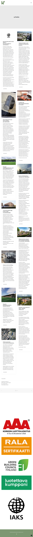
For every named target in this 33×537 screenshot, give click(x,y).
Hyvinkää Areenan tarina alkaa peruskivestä (7, 120)
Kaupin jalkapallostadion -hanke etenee (7, 305)
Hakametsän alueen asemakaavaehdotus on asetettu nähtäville (24, 240)
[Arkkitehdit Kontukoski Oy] (3, 2)
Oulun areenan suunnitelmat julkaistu (8, 342)
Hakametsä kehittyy (8, 265)
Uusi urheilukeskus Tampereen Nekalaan (24, 176)
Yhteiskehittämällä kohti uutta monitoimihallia (7, 211)
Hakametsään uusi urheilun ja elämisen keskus (24, 44)
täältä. (26, 157)
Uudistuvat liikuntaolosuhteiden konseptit (24, 103)
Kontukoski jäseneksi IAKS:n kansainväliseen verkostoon (8, 43)
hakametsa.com (24, 288)
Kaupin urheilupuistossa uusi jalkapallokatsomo (8, 167)
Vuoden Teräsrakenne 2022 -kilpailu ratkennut (24, 308)
